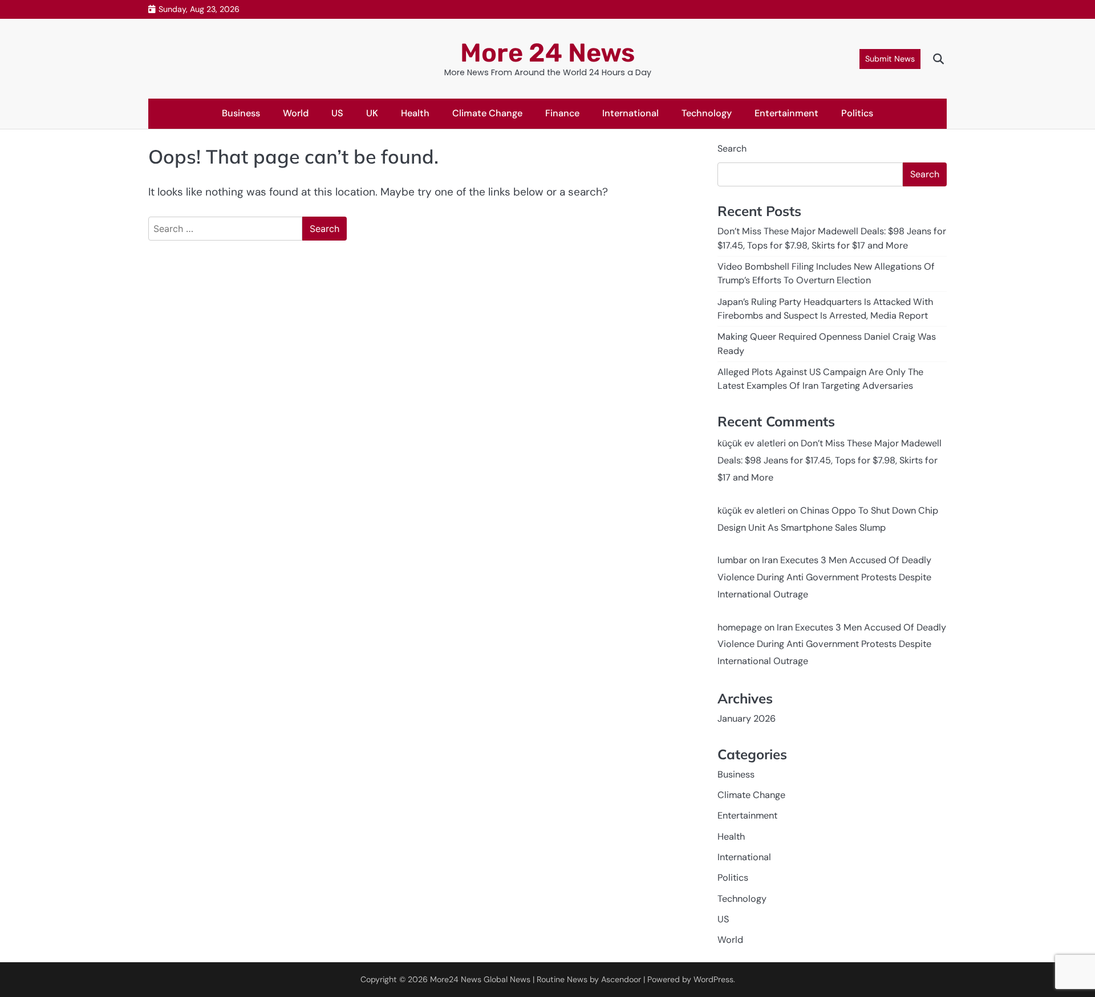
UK (372, 113)
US (337, 113)
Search (732, 148)
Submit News (890, 59)
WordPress (713, 979)
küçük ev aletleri (751, 443)
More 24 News (547, 53)
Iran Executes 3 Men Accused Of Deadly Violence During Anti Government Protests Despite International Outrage (824, 577)
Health (415, 113)
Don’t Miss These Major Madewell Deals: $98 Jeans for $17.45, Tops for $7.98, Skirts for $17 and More (829, 460)
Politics (857, 113)
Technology (707, 113)
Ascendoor (621, 979)
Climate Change (487, 113)
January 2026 (746, 719)
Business (241, 113)
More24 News (455, 979)
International (630, 113)
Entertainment (786, 113)
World (296, 113)
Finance (562, 113)
